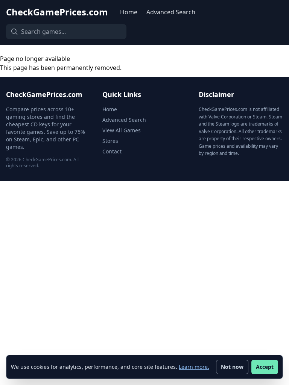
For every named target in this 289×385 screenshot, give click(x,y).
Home (128, 12)
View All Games (121, 130)
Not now (232, 366)
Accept (265, 366)
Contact (112, 151)
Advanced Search (170, 12)
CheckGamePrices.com (57, 12)
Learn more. (194, 366)
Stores (110, 140)
